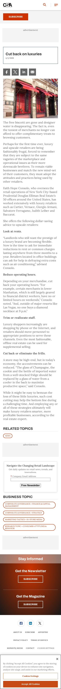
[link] (6, 72)
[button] (56, 5)
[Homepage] (7, 5)
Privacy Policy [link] (20, 640)
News (7, 436)
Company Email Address (23, 476)
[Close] (57, 659)
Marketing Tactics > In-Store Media (23, 519)
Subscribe (16, 16)
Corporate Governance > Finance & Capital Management (27, 505)
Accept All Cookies (30, 684)
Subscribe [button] (30, 579)
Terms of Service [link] (39, 640)
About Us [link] (17, 632)
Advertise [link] (43, 632)
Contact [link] (30, 648)
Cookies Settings (45, 648)
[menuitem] (6, 72)
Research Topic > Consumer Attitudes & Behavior (25, 527)
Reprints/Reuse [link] (15, 648)
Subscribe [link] (30, 632)
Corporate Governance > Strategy (23, 513)
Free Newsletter (30, 485)
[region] (30, 672)
